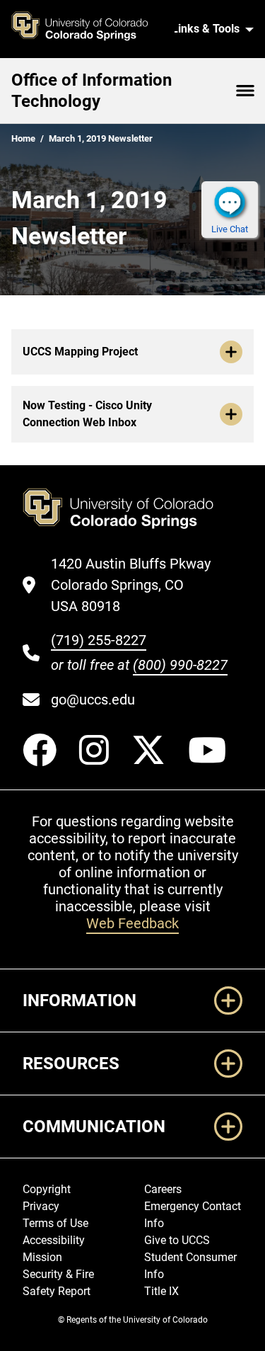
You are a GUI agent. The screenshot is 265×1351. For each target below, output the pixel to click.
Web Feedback (132, 923)
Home (23, 138)
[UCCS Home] (87, 29)
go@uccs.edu (93, 699)
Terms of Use (55, 1223)
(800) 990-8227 (180, 664)
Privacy (41, 1206)
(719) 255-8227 (98, 640)
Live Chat (229, 229)
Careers (163, 1189)
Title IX (161, 1291)
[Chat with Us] (229, 201)
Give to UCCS (177, 1240)
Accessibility (54, 1240)
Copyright (47, 1189)
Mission (42, 1257)
